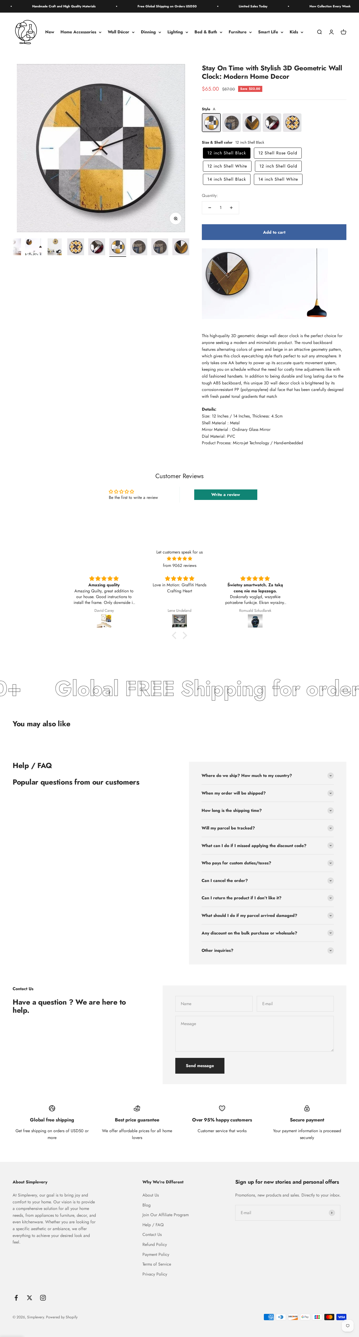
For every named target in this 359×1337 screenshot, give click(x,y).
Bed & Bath (205, 32)
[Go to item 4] (33, 247)
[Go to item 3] (12, 247)
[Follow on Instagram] (43, 1297)
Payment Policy (155, 1254)
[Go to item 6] (75, 247)
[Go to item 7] (96, 247)
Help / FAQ (153, 1225)
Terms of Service (156, 1264)
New (49, 32)
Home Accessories (78, 32)
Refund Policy (154, 1244)
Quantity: (210, 195)
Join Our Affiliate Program (165, 1215)
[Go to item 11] (180, 247)
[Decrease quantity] (209, 207)
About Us (150, 1195)
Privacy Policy (154, 1274)
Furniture (238, 32)
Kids (294, 32)
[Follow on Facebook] (16, 1297)
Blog (146, 1205)
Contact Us (152, 1234)
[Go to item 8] (117, 247)
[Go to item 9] (138, 247)
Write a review (225, 495)
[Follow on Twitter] (29, 1297)
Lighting (175, 32)
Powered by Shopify (62, 1317)
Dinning (148, 32)
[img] (179, 558)
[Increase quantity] (231, 207)
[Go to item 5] (54, 247)
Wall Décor (118, 32)
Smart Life (268, 32)
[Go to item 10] (159, 247)
